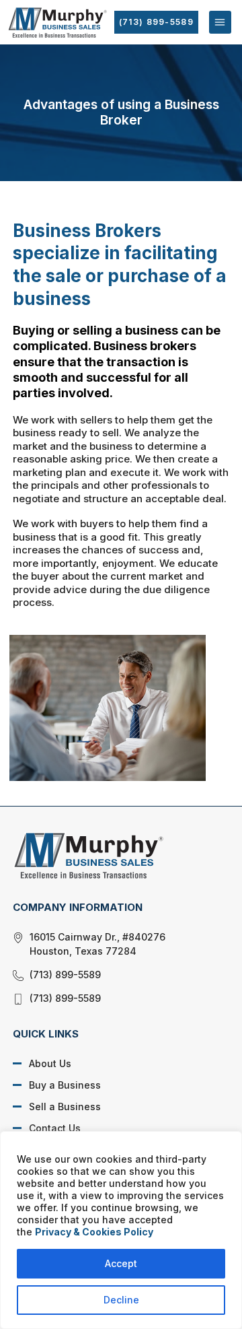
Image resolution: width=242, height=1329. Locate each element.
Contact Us (55, 1128)
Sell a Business (65, 1106)
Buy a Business (65, 1085)
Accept (121, 1263)
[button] (220, 22)
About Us (50, 1063)
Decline (121, 1299)
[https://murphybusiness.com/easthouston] (111, 855)
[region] (121, 1230)
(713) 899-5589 (156, 22)
